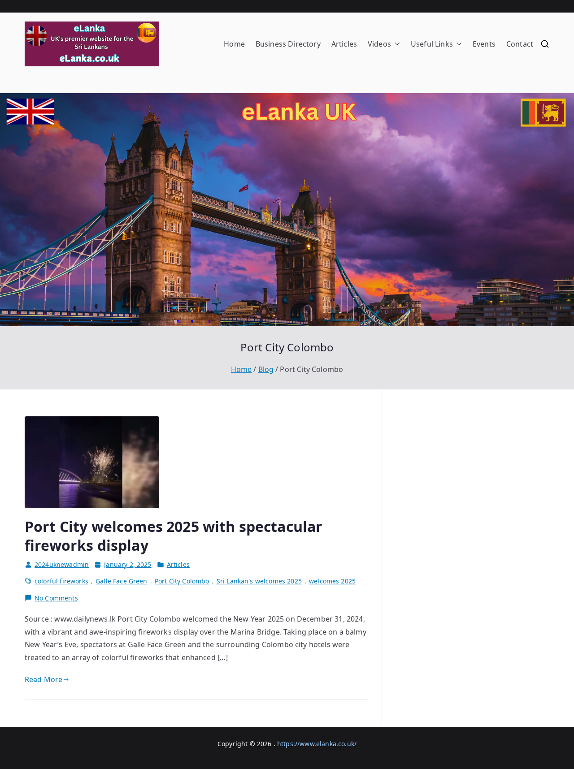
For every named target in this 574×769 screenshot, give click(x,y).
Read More (43, 679)
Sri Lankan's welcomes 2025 (259, 581)
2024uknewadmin (62, 564)
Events (484, 44)
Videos (379, 44)
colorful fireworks (61, 581)
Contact (519, 44)
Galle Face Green (122, 581)
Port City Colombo (182, 581)
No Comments (56, 598)
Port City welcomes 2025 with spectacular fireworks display (173, 536)
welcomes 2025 (332, 581)
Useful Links (432, 44)
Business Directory (288, 44)
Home (234, 44)
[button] (395, 44)
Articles (344, 44)
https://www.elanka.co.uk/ (317, 743)
